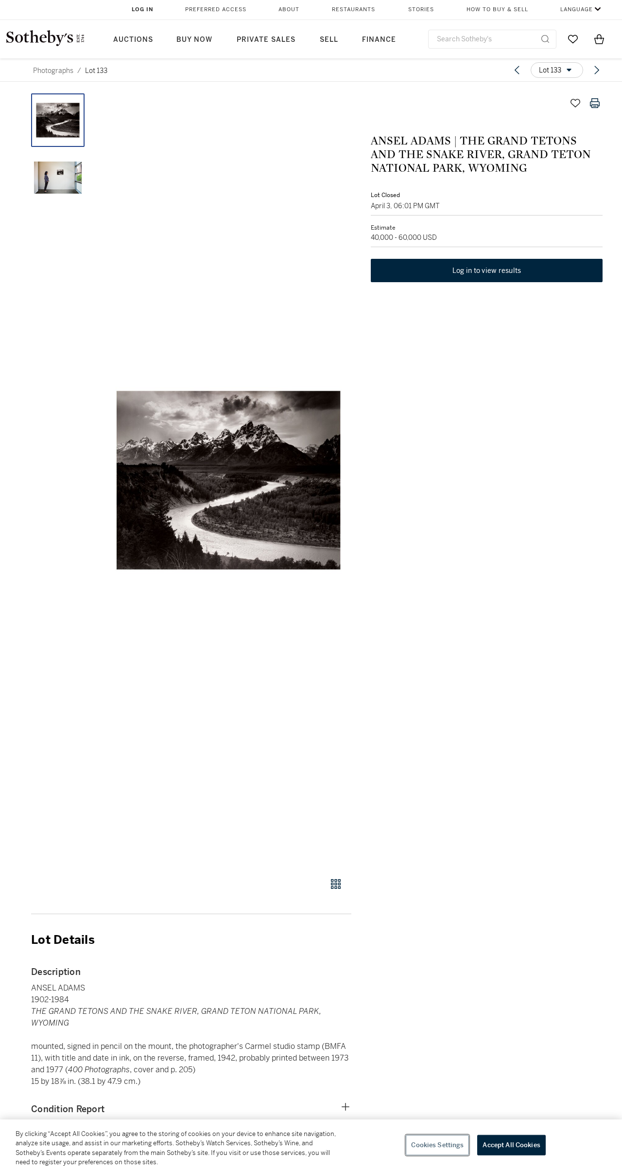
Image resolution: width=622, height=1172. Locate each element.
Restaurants (353, 9)
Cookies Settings (437, 1145)
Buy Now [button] (194, 40)
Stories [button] (421, 9)
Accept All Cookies (511, 1145)
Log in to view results (486, 270)
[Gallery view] (336, 884)
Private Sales (266, 40)
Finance (379, 40)
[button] (228, 479)
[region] (311, 1145)
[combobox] (492, 39)
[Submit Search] (545, 39)
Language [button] (576, 9)
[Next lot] (596, 70)
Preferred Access (215, 9)
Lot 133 (96, 70)
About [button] (288, 9)
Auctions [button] (133, 40)
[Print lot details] (595, 103)
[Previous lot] (517, 70)
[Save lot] (575, 103)
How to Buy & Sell (497, 9)
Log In (143, 9)
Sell (329, 40)
